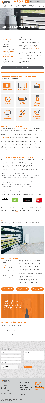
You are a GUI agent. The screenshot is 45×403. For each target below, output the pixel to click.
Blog (21, 392)
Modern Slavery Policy (17, 399)
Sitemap (2, 399)
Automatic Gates (12, 6)
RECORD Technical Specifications (7, 400)
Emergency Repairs (31, 6)
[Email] (23, 1)
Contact (40, 6)
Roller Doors (17, 6)
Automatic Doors (6, 6)
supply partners (5, 137)
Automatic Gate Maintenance (22, 289)
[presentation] (9, 367)
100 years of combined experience (22, 128)
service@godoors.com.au (9, 390)
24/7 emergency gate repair (8, 39)
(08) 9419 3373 (15, 211)
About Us (22, 391)
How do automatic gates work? (10, 330)
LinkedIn (17, 1)
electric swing (36, 46)
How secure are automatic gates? (11, 325)
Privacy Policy (8, 399)
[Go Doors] (5, 2)
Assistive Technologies (24, 6)
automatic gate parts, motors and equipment (8, 56)
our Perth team (35, 48)
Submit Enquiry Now (22, 68)
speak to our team (39, 208)
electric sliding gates (8, 51)
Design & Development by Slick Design (36, 399)
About (36, 6)
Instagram (20, 1)
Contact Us (28, 366)
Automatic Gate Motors (37, 289)
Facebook (14, 1)
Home (2, 33)
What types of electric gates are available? (13, 335)
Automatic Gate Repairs (7, 289)
